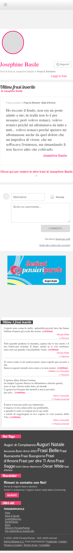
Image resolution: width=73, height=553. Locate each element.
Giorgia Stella (63, 334)
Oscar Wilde (53, 466)
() (36, 329)
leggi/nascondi (62, 238)
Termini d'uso (31, 545)
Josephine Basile (55, 155)
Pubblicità (51, 541)
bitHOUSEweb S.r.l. (14, 541)
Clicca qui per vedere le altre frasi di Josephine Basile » (36, 173)
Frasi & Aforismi (46, 71)
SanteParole (11, 521)
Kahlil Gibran (22, 466)
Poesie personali (61, 399)
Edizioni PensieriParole (17, 527)
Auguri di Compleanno (20, 444)
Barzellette (9, 451)
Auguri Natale (50, 444)
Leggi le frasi (59, 76)
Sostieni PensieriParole (36, 270)
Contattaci (44, 545)
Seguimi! (64, 64)
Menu (5, 4)
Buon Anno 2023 (26, 451)
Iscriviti (12, 495)
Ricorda (60, 196)
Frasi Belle (48, 450)
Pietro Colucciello (61, 395)
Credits (62, 541)
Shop (8, 524)
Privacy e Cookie (13, 545)
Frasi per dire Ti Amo (37, 460)
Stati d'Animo (48, 102)
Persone (65, 338)
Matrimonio (36, 466)
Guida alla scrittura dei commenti (54, 245)
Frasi (7, 512)
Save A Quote (12, 515)
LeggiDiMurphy (13, 518)
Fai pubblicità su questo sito (19, 531)
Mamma (65, 356)
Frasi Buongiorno (33, 455)
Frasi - (36, 4)
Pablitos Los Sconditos (58, 371)
